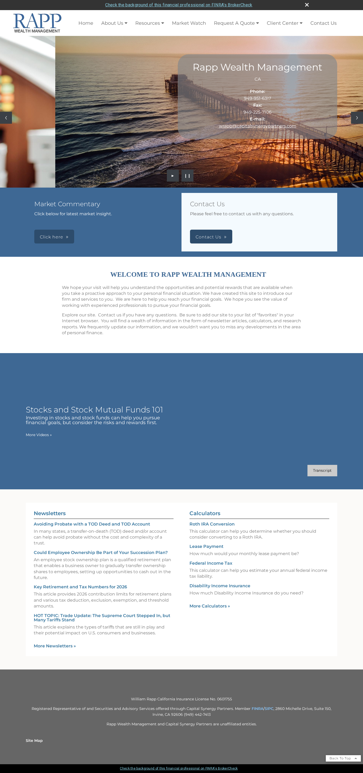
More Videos (39, 435)
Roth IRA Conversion (212, 524)
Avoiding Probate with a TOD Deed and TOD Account (92, 524)
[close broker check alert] (307, 5)
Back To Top (341, 758)
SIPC (269, 708)
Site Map (34, 740)
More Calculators (209, 606)
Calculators (204, 513)
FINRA (257, 708)
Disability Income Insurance (219, 585)
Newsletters (50, 513)
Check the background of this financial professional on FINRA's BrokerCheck (178, 4)
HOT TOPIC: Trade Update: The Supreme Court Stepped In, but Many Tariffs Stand (102, 617)
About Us (112, 23)
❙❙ (187, 175)
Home (85, 23)
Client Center (282, 23)
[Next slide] (357, 118)
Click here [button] (51, 236)
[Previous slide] (6, 118)
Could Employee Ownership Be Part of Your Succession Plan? (101, 552)
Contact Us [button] (208, 236)
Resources (147, 23)
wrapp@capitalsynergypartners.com (257, 126)
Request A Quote (234, 23)
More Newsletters (55, 645)
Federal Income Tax (210, 563)
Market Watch (189, 23)
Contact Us (323, 23)
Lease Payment (206, 546)
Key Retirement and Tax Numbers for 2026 (80, 586)
